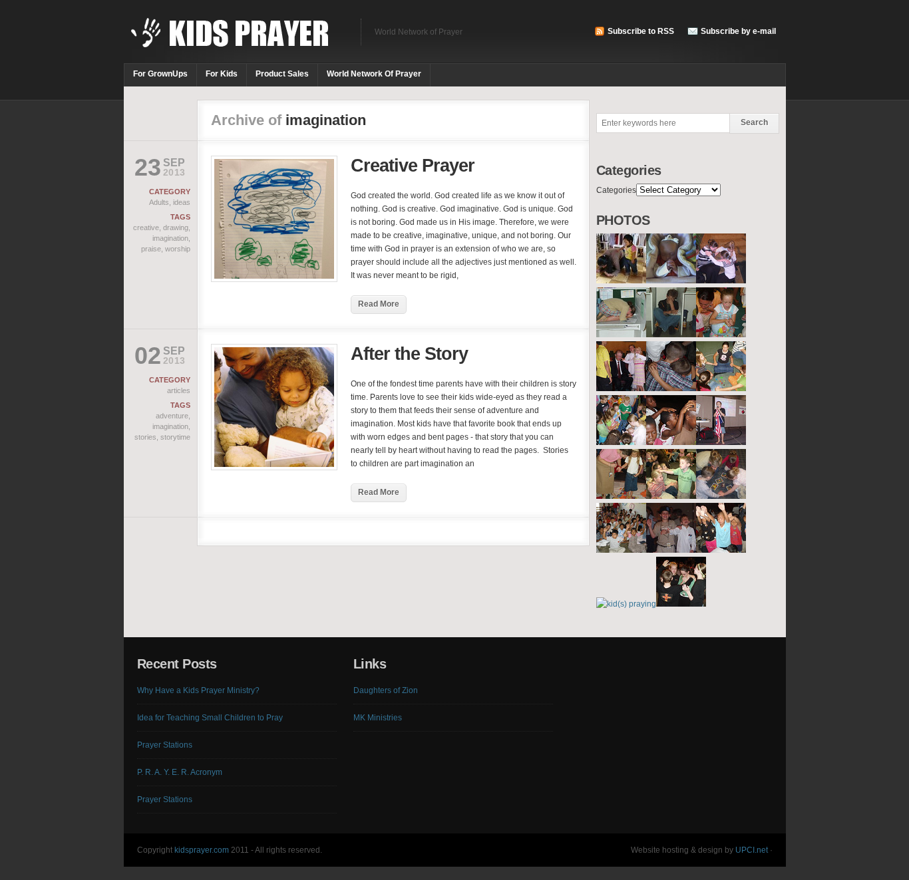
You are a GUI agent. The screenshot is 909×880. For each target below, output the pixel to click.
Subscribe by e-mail (738, 31)
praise (151, 249)
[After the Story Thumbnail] (274, 467)
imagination (170, 238)
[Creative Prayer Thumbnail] (274, 279)
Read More (378, 304)
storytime (175, 437)
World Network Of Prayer (374, 73)
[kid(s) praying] (621, 280)
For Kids (222, 73)
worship (177, 249)
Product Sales (282, 73)
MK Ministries (377, 717)
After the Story (409, 354)
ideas (181, 202)
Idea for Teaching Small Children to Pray (210, 717)
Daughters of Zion (385, 690)
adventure (172, 416)
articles (178, 390)
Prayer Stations (164, 745)
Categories (616, 190)
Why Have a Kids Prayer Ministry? (198, 690)
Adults (159, 202)
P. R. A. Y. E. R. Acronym (179, 772)
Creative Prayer (412, 166)
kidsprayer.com (201, 850)
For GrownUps (160, 73)
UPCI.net (751, 850)
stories (145, 437)
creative (146, 227)
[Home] (235, 40)
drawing (175, 227)
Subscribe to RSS (641, 31)
